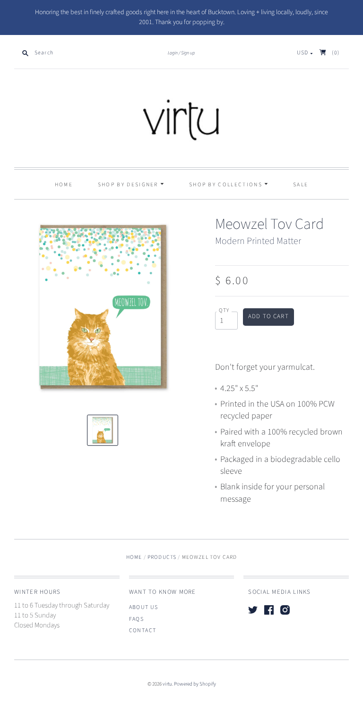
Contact (142, 630)
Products (161, 557)
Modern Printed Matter (258, 241)
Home (64, 185)
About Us (143, 607)
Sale (300, 185)
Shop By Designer (129, 185)
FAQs (136, 619)
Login (173, 53)
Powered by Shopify (195, 683)
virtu (167, 683)
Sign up (188, 53)
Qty (224, 310)
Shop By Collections (226, 185)
